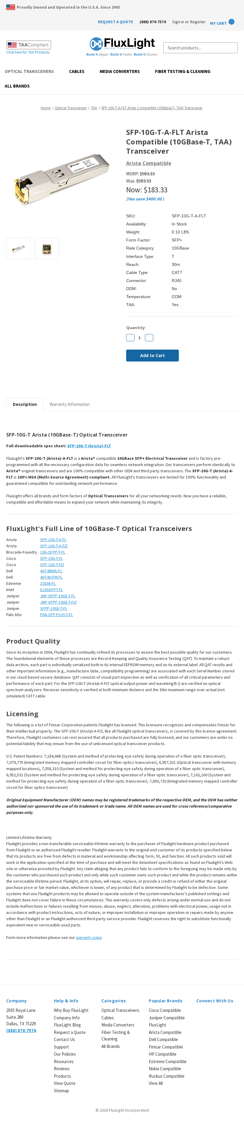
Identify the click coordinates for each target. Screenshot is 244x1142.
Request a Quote (70, 1032)
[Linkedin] (170, 382)
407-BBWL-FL (51, 571)
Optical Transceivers (29, 71)
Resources (64, 1061)
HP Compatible (162, 1054)
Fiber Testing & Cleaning (182, 71)
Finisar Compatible (166, 1047)
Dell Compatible (163, 1039)
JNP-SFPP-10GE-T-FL (57, 596)
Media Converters (120, 71)
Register (198, 21)
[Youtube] (231, 1014)
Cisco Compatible (165, 1010)
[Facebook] (129, 382)
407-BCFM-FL (51, 577)
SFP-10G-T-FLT (52, 564)
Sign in (178, 21)
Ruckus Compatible (166, 1076)
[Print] (149, 382)
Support (61, 1047)
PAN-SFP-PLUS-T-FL (56, 614)
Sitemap (61, 1090)
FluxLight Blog (67, 1025)
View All (156, 1083)
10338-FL (48, 583)
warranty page (89, 937)
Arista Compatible (165, 1032)
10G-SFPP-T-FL (52, 552)
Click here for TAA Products (27, 52)
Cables (77, 71)
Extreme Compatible (168, 1061)
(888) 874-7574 (153, 21)
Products (62, 1076)
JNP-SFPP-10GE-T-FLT (58, 602)
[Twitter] (159, 382)
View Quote (65, 1083)
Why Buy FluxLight (71, 1010)
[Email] (139, 382)
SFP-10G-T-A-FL (53, 539)
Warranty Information (70, 404)
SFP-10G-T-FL (51, 558)
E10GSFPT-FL (51, 589)
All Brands (17, 86)
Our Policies (65, 1054)
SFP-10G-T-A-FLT (54, 546)
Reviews (62, 1068)
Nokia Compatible (165, 1068)
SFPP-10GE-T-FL (53, 608)
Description (25, 404)
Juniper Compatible (167, 1018)
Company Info (67, 1018)
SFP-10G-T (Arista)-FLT (89, 445)
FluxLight (157, 1025)
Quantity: (136, 327)
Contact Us (64, 1039)
